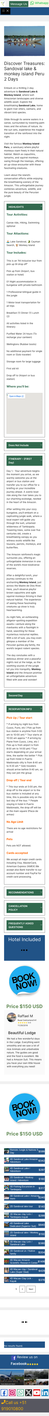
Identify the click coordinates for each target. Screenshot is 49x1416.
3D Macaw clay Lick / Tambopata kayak (21, 1215)
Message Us (18, 4)
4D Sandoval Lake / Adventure (20, 1169)
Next (31, 1289)
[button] (24, 207)
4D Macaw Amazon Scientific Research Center (24, 1261)
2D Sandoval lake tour (21, 1206)
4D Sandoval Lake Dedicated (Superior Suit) (23, 1224)
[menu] (5, 11)
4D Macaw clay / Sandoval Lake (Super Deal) (23, 1270)
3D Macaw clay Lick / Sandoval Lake (21, 1243)
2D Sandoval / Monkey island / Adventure (21, 1178)
